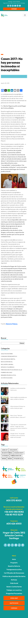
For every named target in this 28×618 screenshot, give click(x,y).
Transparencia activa (14, 569)
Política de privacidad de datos (14, 576)
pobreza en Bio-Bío (16, 455)
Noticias (14, 580)
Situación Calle (18, 458)
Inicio (14, 559)
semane (4, 458)
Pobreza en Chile (6, 372)
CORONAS (14, 608)
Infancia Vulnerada (7, 367)
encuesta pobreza (7, 452)
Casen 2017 (5, 450)
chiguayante (13, 450)
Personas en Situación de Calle (11, 370)
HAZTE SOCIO (14, 603)
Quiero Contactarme (14, 587)
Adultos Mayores (7, 353)
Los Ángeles (5, 455)
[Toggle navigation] (25, 15)
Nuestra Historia (14, 566)
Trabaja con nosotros (14, 590)
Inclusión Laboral (7, 364)
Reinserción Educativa (8, 375)
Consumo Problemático (9, 356)
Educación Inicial (7, 361)
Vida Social (14, 583)
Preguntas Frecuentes (14, 593)
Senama (10, 458)
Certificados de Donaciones (14, 573)
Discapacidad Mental (8, 359)
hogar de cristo (19, 452)
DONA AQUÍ (14, 598)
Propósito (14, 563)
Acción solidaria (7, 378)
